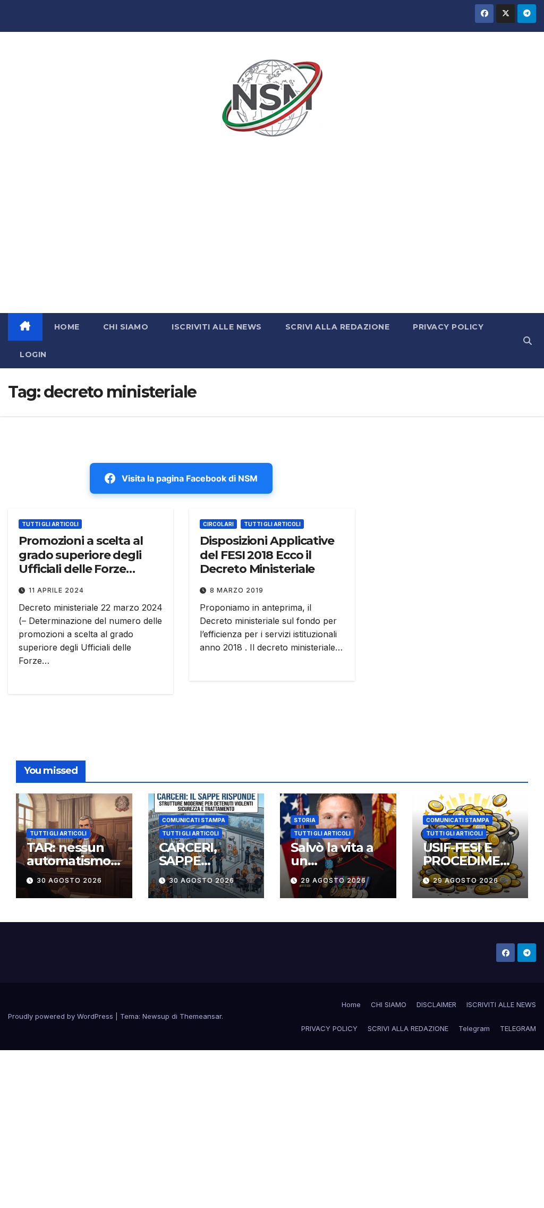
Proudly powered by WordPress (61, 1016)
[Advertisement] (272, 233)
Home (351, 1004)
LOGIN (33, 354)
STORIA (305, 820)
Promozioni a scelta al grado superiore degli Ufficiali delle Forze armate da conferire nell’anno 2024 (81, 569)
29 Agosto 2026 (333, 880)
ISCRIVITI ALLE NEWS (217, 327)
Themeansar (201, 1016)
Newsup (155, 1016)
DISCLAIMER (436, 1004)
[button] (527, 340)
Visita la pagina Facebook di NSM (190, 478)
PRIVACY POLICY (448, 327)
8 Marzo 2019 (237, 590)
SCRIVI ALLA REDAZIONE (337, 327)
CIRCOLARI (218, 524)
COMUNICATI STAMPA (193, 820)
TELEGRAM (518, 1028)
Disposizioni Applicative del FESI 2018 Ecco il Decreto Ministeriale (267, 555)
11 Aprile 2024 (56, 590)
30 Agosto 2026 (69, 880)
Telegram (474, 1028)
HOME (67, 327)
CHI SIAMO (126, 327)
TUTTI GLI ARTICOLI (50, 524)
